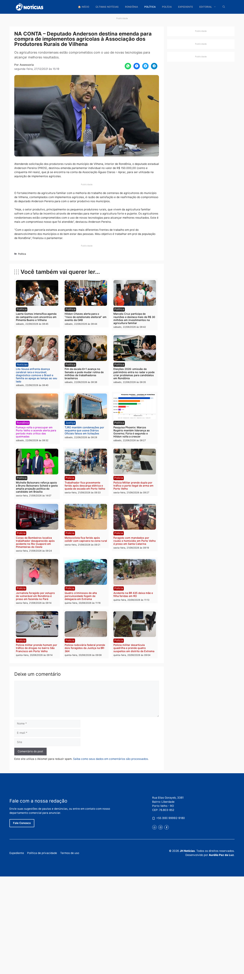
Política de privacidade (42, 853)
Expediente (185, 6)
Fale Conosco (22, 823)
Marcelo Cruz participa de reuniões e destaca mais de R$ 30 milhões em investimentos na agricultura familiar (134, 318)
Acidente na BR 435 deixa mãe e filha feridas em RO (133, 594)
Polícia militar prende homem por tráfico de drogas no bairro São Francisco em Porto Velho (36, 648)
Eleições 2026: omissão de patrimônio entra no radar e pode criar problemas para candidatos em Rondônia (134, 373)
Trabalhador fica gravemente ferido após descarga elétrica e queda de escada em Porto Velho (85, 485)
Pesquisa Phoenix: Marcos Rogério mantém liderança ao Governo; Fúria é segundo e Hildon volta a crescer (131, 432)
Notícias (22, 364)
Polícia (167, 6)
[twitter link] (154, 827)
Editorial (205, 6)
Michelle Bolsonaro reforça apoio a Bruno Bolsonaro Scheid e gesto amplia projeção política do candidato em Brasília (37, 487)
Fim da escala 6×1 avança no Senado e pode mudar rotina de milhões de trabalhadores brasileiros (84, 373)
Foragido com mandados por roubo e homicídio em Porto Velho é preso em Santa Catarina (134, 540)
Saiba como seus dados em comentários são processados (110, 759)
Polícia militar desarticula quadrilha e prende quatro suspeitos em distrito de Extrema (133, 648)
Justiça (70, 422)
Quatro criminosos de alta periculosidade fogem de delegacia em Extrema (81, 596)
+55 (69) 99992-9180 (170, 818)
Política (150, 6)
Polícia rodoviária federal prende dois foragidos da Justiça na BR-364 (85, 648)
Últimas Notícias (107, 6)
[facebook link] (166, 827)
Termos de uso (69, 853)
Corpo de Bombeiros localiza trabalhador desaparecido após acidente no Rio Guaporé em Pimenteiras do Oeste (35, 542)
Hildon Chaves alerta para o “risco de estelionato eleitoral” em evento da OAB (85, 317)
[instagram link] (160, 827)
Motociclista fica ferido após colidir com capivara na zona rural (86, 539)
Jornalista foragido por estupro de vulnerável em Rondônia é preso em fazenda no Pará (35, 596)
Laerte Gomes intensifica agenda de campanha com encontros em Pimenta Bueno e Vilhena (36, 317)
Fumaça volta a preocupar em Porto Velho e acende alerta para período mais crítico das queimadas (36, 432)
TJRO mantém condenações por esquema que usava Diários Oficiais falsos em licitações (84, 430)
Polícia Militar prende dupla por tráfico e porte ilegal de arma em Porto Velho (133, 485)
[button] (223, 7)
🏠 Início (83, 6)
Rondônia (131, 6)
